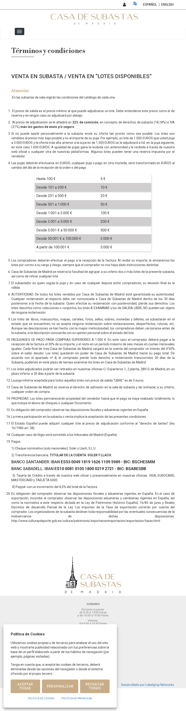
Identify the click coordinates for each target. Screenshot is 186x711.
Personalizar (60, 686)
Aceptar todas (25, 686)
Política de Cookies (41, 698)
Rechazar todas (95, 686)
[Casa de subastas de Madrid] (93, 18)
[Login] (124, 4)
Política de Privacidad (76, 698)
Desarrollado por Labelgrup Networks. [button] (148, 685)
